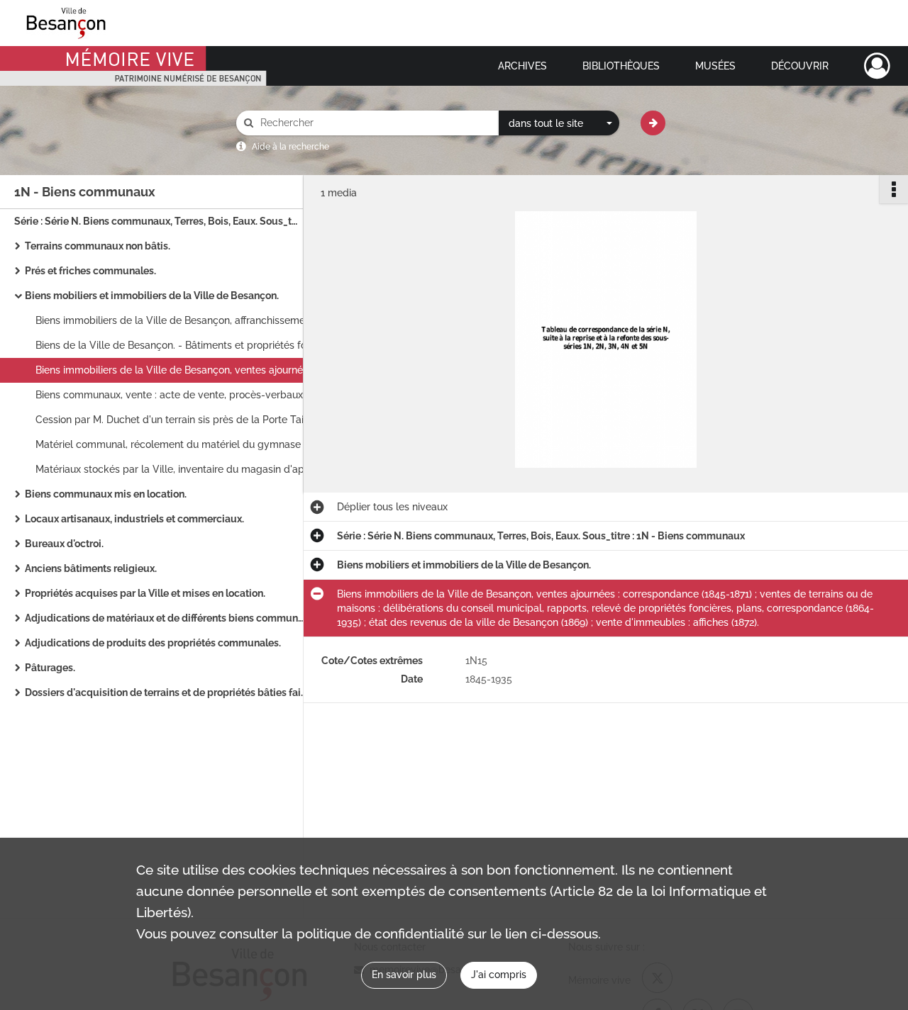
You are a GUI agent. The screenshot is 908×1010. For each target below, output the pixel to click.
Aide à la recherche (290, 147)
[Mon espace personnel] (877, 66)
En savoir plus (404, 974)
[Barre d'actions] (894, 189)
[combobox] (559, 123)
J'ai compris (498, 974)
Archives (522, 66)
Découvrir (800, 66)
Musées (715, 66)
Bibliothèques (621, 66)
